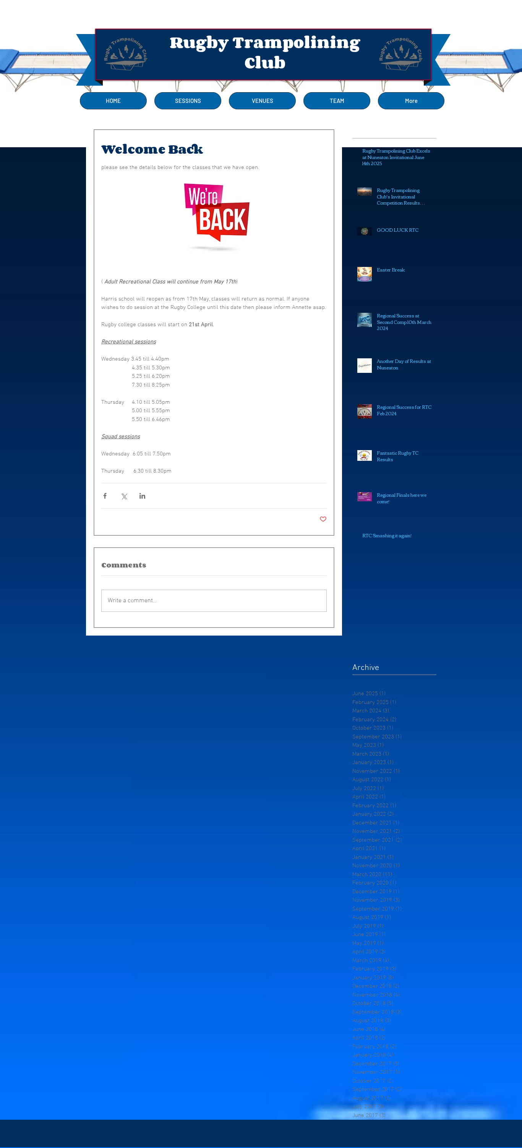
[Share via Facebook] (105, 495)
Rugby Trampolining (265, 42)
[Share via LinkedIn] (142, 495)
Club (265, 62)
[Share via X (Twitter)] (123, 495)
